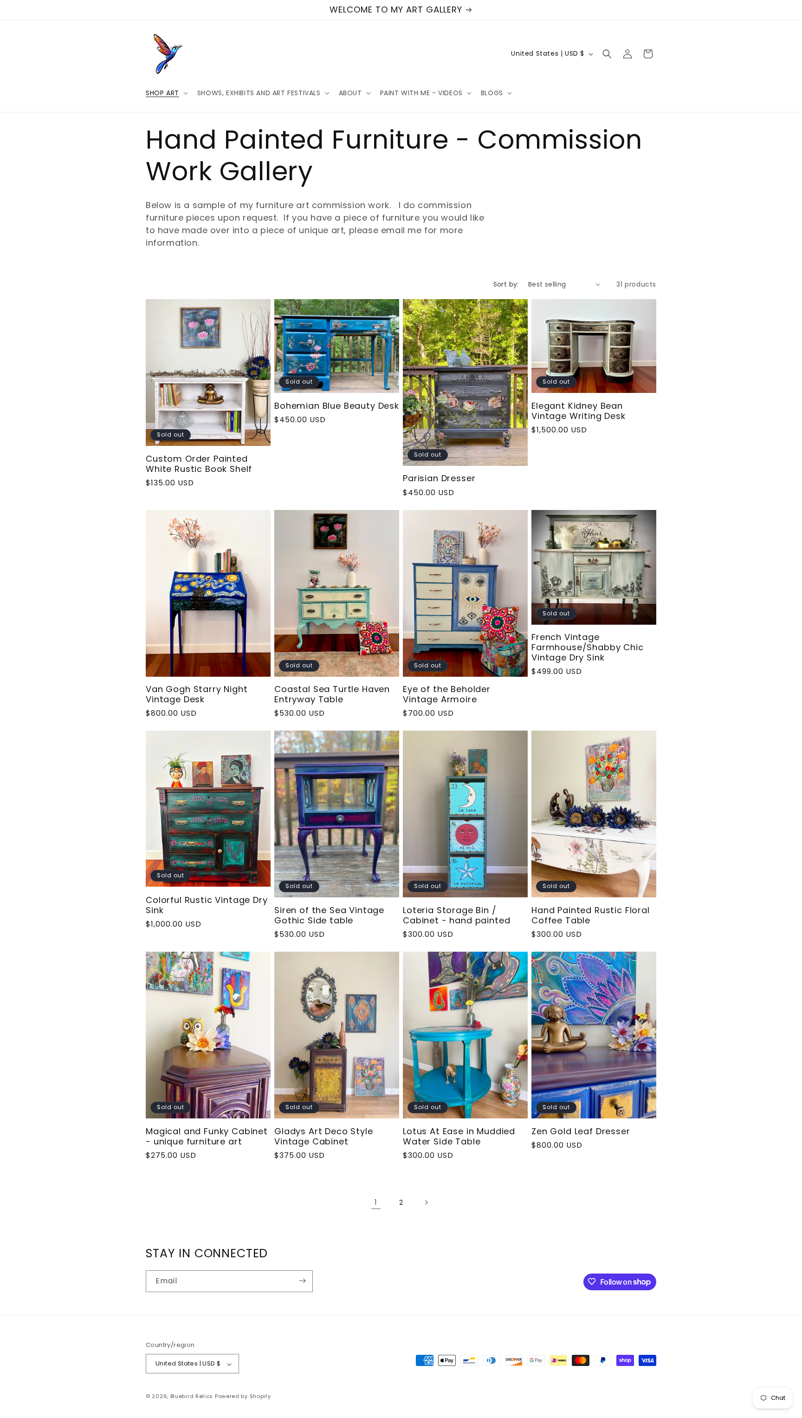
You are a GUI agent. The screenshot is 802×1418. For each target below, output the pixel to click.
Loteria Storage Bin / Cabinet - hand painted (456, 915)
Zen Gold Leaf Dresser (580, 1131)
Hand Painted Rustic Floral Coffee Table (590, 915)
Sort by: (506, 284)
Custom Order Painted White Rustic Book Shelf (199, 464)
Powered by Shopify (243, 1396)
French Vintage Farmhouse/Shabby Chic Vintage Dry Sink (587, 647)
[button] (166, 93)
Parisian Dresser (439, 478)
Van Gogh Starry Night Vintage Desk (197, 694)
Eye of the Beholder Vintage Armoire (447, 694)
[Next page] (426, 1202)
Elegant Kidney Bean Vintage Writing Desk (578, 411)
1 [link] (376, 1202)
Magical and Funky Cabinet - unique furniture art (207, 1136)
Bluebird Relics (191, 1396)
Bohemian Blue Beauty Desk (336, 406)
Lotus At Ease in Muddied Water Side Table (459, 1136)
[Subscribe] (302, 1281)
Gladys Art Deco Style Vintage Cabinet (323, 1136)
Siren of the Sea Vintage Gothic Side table (329, 915)
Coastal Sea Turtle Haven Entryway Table (332, 694)
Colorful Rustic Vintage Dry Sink (207, 905)
